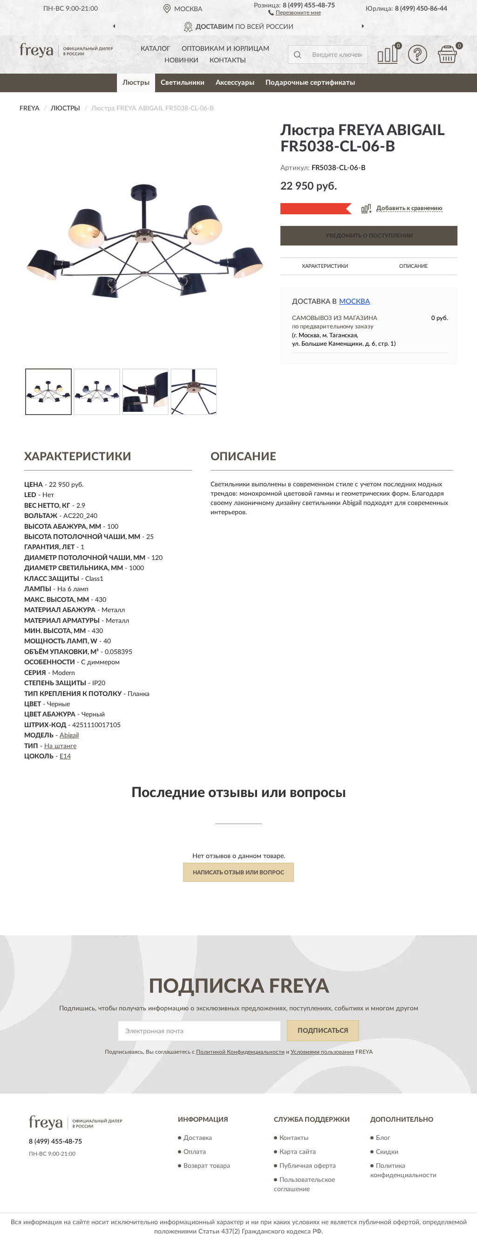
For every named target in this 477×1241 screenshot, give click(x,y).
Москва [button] (354, 301)
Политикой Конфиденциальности (240, 1052)
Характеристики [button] (325, 266)
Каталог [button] (155, 49)
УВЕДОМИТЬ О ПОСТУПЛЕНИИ (369, 236)
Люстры (136, 82)
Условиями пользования (322, 1052)
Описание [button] (413, 266)
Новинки (181, 60)
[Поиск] (297, 54)
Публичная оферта (307, 1166)
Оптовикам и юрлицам (225, 49)
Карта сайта (297, 1152)
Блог (383, 1138)
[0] (447, 54)
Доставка (198, 1138)
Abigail (69, 735)
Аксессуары (235, 82)
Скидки (387, 1152)
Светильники (182, 82)
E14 (65, 756)
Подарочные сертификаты (310, 82)
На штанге (60, 746)
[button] (294, 12)
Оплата (195, 1152)
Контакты (228, 60)
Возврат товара (207, 1166)
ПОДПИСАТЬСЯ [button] (323, 1031)
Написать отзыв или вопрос (238, 872)
